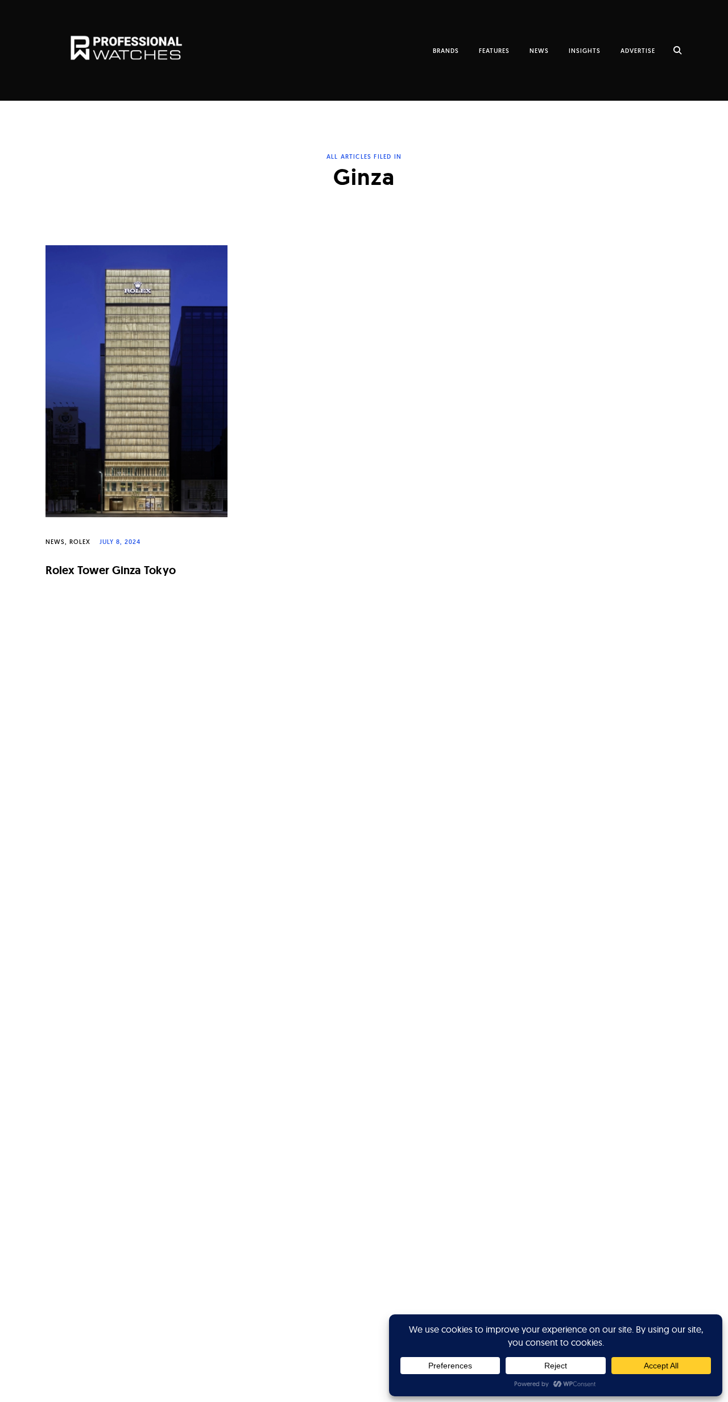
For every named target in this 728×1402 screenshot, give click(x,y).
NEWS (539, 51)
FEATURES (494, 51)
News (55, 542)
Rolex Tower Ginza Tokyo (111, 570)
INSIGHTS (585, 51)
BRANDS (446, 51)
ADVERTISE (638, 51)
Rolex (79, 542)
